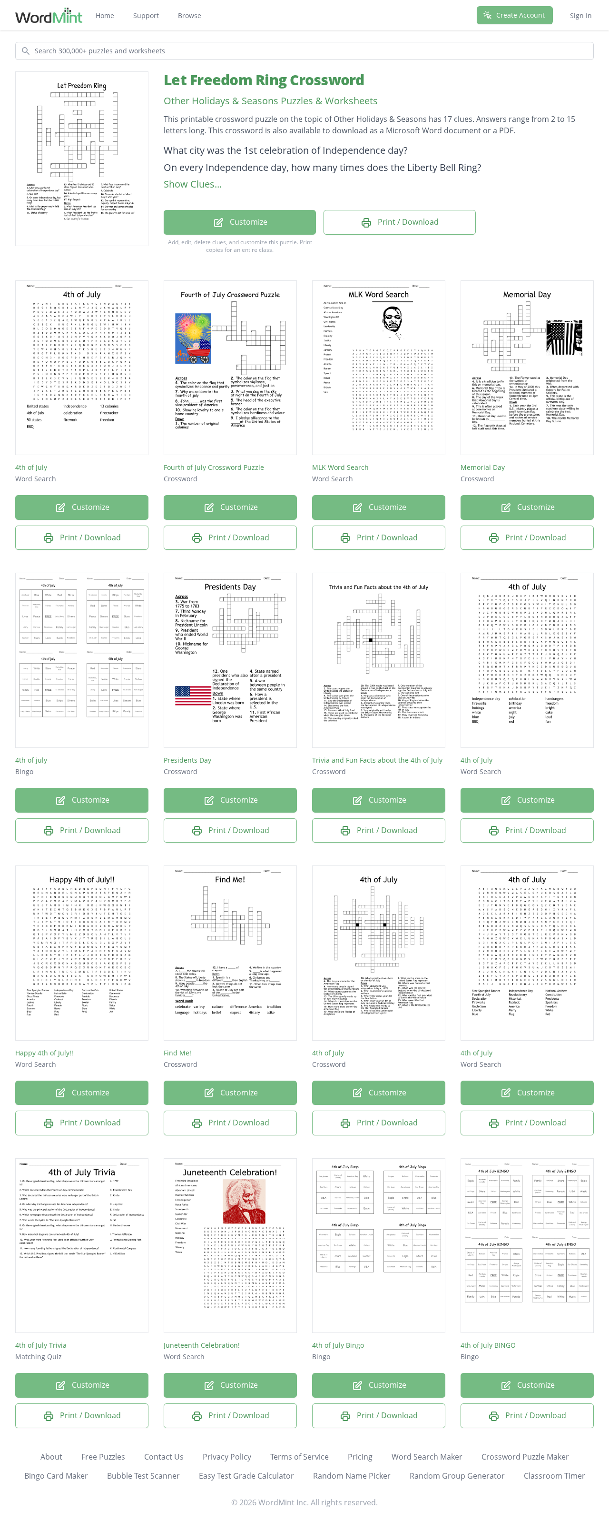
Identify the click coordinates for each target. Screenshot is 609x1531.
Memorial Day (483, 467)
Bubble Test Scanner (143, 1476)
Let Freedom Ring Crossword (264, 79)
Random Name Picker (352, 1476)
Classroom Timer (554, 1476)
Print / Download (407, 222)
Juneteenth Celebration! (202, 1345)
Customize (247, 222)
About (51, 1456)
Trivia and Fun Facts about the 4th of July (377, 760)
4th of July (31, 467)
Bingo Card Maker (56, 1476)
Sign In (581, 15)
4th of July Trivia (41, 1345)
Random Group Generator (457, 1476)
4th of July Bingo (338, 1345)
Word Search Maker (427, 1456)
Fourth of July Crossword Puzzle (214, 467)
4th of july (31, 760)
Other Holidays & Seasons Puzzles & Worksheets (271, 100)
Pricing (360, 1456)
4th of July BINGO (488, 1345)
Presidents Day (187, 760)
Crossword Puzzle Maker (525, 1456)
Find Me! (177, 1052)
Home (105, 15)
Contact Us (164, 1456)
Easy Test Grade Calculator (246, 1476)
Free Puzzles (103, 1456)
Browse (189, 15)
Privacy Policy (227, 1456)
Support (146, 15)
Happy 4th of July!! (44, 1052)
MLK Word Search (340, 467)
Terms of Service (299, 1456)
